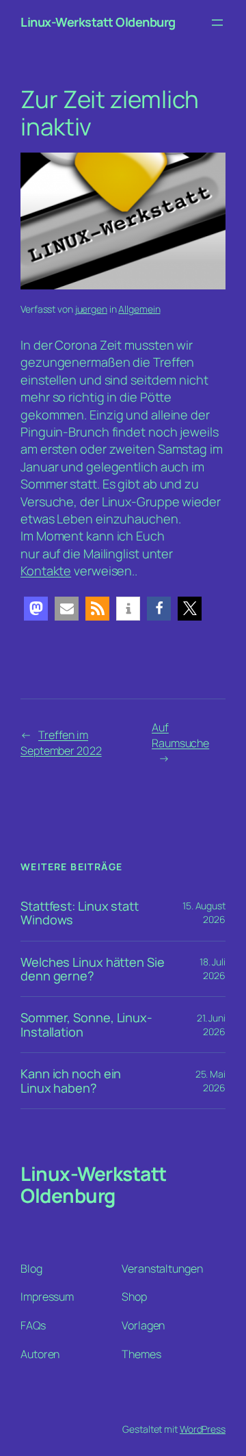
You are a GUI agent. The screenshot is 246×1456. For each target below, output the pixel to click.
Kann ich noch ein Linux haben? (70, 1081)
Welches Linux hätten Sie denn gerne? (92, 969)
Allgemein (139, 308)
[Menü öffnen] (217, 22)
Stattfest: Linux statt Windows (79, 913)
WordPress (203, 1428)
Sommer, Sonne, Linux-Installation (86, 1025)
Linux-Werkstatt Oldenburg (98, 22)
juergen (91, 308)
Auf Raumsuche (180, 735)
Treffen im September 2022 (61, 742)
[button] (36, 609)
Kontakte (45, 570)
